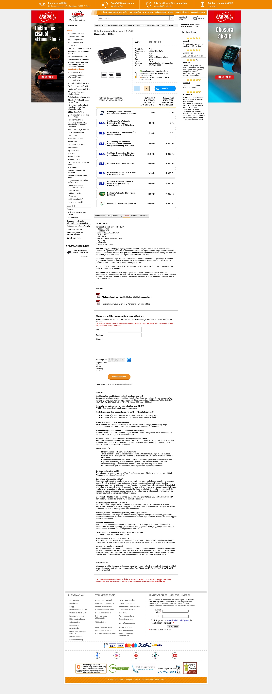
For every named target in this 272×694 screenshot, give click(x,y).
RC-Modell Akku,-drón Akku (78, 86)
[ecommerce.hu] (91, 673)
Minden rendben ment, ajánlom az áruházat (191, 85)
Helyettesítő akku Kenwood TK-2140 (80, 252)
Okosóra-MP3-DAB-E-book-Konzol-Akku (78, 101)
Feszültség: (139, 49)
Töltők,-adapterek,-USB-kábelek (76, 213)
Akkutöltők (71, 206)
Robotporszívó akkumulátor (101, 617)
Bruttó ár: (138, 42)
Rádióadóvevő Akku (76, 69)
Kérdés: (99, 339)
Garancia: (138, 63)
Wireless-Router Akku (76, 145)
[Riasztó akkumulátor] (130, 621)
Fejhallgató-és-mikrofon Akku (79, 97)
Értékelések (189, 32)
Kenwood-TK (129, 25)
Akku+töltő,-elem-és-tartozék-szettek (75, 234)
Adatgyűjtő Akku (74, 80)
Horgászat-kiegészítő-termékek (76, 171)
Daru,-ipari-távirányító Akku (78, 59)
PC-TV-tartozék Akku (76, 133)
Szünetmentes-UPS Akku (77, 56)
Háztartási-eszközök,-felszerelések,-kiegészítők (77, 222)
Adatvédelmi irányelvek (122, 385)
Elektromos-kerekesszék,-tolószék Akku (78, 181)
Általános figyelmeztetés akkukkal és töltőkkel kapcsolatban (126, 297)
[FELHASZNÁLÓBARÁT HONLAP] (119, 673)
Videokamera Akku (75, 72)
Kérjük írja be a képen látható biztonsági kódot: (101, 367)
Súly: (136, 59)
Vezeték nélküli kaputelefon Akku (78, 176)
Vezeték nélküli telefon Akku (78, 83)
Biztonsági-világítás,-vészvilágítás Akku (76, 76)
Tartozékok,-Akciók (74, 229)
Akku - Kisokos (137, 320)
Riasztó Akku (73, 148)
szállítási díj (160, 581)
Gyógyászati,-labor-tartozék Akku (78, 164)
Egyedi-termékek (73, 238)
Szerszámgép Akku (75, 43)
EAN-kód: (138, 65)
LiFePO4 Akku (73, 190)
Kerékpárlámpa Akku (76, 202)
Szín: (136, 55)
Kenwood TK (141, 25)
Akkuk (69, 31)
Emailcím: (100, 335)
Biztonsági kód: (101, 360)
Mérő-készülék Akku (75, 139)
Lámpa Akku (72, 196)
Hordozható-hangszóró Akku (79, 89)
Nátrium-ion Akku (74, 193)
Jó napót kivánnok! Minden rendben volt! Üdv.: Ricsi (193, 43)
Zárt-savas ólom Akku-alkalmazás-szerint (76, 93)
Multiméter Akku (74, 157)
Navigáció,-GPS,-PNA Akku (78, 130)
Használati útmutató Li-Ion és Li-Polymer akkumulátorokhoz (126, 304)
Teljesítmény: (140, 51)
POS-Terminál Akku (75, 120)
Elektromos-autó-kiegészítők (78, 226)
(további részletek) (165, 63)
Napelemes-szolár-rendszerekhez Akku (76, 186)
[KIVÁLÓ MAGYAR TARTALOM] (143, 673)
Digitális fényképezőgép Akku (79, 49)
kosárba (165, 88)
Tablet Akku (72, 142)
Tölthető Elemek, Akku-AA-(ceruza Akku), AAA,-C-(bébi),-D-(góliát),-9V (78, 64)
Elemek (70, 209)
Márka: (137, 61)
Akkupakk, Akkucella (76, 37)
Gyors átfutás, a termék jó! (193, 54)
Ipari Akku (72, 154)
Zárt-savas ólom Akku (76, 34)
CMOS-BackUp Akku (76, 112)
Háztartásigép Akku (75, 40)
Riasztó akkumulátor (127, 623)
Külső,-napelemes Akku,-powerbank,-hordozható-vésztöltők (77, 125)
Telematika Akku (74, 160)
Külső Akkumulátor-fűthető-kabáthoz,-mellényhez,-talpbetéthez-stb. (78, 107)
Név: (97, 329)
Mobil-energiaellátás (76, 199)
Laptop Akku (72, 46)
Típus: (137, 53)
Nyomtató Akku (73, 151)
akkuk (121, 680)
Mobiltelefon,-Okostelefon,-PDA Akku (78, 53)
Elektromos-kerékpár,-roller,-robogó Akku (79, 116)
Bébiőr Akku (72, 136)
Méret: (137, 57)
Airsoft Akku (72, 167)
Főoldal (98, 25)
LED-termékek (72, 218)
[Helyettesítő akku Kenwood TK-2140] (111, 70)
